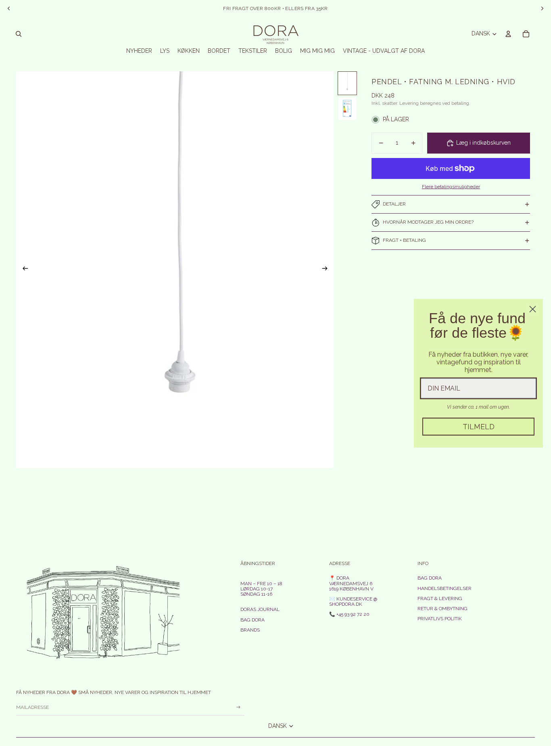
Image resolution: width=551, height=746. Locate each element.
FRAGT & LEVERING (439, 598)
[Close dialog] (533, 309)
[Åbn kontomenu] (508, 34)
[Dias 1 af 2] (347, 83)
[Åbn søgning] (18, 34)
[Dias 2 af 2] (347, 109)
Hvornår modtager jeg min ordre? (428, 222)
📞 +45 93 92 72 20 (349, 614)
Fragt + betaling (404, 240)
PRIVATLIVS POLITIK (439, 618)
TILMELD (479, 426)
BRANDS (250, 630)
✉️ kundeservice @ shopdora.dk (353, 601)
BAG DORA (252, 620)
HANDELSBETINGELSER (444, 588)
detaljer (394, 204)
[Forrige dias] (22, 269)
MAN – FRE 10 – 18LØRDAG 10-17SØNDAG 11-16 (261, 589)
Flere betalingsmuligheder (451, 186)
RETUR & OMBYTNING (442, 608)
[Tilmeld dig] (238, 707)
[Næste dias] (327, 269)
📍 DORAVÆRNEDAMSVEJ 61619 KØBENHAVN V (351, 583)
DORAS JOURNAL (260, 609)
